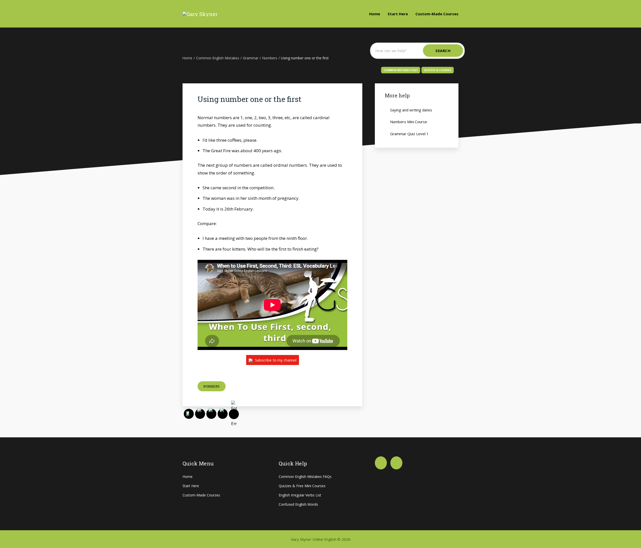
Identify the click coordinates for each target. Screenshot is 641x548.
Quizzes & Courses (437, 70)
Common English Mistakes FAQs (305, 476)
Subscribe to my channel (275, 359)
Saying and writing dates (411, 109)
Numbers (211, 386)
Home (374, 13)
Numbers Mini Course (408, 121)
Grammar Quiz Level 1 (409, 133)
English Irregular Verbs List (300, 495)
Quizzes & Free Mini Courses (302, 485)
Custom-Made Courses (436, 13)
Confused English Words (298, 504)
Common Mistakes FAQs (401, 70)
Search (442, 50)
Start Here (398, 13)
